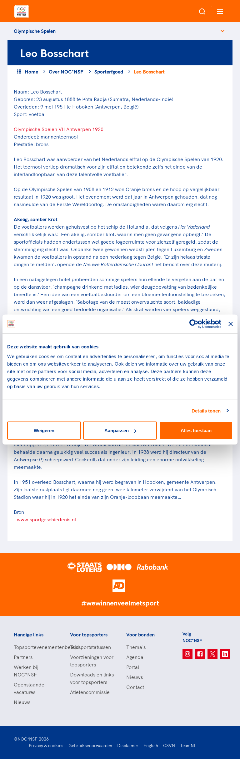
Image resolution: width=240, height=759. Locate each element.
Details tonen (206, 410)
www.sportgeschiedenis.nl (46, 519)
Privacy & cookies (46, 745)
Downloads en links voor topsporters (92, 678)
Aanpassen (116, 430)
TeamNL (188, 745)
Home (31, 71)
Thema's (136, 647)
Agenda (134, 657)
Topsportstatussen (90, 647)
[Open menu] (219, 11)
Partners (23, 657)
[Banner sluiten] (230, 323)
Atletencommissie (90, 692)
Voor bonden (140, 634)
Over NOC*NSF (66, 71)
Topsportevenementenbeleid (36, 647)
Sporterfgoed (108, 71)
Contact (135, 687)
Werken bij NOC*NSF (26, 671)
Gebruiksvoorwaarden (90, 745)
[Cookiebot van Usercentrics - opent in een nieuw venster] (194, 323)
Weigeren (44, 430)
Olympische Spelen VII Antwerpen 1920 (58, 129)
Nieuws (22, 702)
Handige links (28, 634)
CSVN (169, 745)
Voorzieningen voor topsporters (91, 661)
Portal (132, 667)
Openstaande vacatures (29, 688)
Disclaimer (127, 745)
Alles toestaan (196, 430)
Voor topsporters (89, 634)
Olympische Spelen (35, 31)
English (150, 745)
